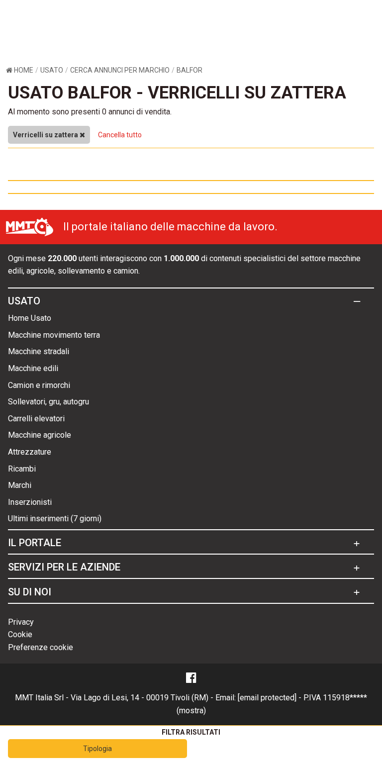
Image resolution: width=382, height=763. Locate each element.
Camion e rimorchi (39, 385)
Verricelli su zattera (46, 135)
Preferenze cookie (40, 647)
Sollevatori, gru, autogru (48, 401)
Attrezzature (29, 452)
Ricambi (22, 469)
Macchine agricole (39, 435)
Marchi (19, 485)
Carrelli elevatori (36, 418)
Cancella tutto (120, 135)
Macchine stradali (38, 351)
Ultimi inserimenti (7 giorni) (54, 518)
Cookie (20, 634)
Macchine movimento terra (54, 335)
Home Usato (29, 318)
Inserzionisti (30, 502)
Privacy (21, 622)
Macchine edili (33, 368)
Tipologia (97, 749)
